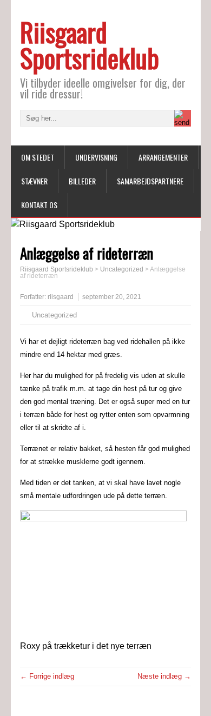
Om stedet (37, 157)
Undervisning (96, 157)
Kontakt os (39, 204)
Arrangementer (163, 157)
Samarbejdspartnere (150, 181)
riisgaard (61, 297)
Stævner (34, 181)
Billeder (82, 181)
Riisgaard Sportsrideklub (89, 44)
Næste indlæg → (164, 676)
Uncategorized (54, 315)
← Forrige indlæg (47, 676)
